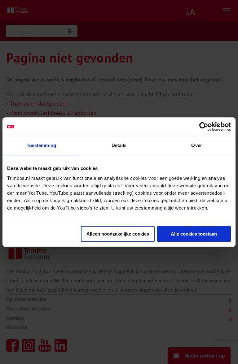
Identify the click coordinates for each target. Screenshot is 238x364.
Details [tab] (119, 145)
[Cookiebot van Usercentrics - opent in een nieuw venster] (204, 126)
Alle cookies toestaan (194, 233)
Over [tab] (196, 145)
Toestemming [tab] (41, 145)
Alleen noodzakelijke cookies (117, 233)
